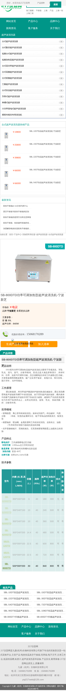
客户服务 (33, 28)
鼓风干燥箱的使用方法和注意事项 (17, 217)
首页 (11, 234)
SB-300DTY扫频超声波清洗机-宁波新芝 (23, 617)
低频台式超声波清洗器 (12, 53)
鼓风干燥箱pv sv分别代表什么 (15, 206)
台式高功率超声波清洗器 (13, 66)
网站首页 (11, 21)
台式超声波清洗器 (10, 41)
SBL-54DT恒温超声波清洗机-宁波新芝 (22, 604)
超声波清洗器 (41, 234)
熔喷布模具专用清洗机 (12, 115)
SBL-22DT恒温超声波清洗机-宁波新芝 (22, 598)
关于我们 (55, 28)
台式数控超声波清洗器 (12, 47)
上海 (45, 10)
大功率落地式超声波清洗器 (14, 108)
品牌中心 (55, 21)
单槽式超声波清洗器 (11, 102)
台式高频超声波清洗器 (12, 72)
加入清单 (43, 344)
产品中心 (33, 21)
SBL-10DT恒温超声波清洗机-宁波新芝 (22, 592)
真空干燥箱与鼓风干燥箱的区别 (16, 212)
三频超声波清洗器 (10, 84)
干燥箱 (38, 10)
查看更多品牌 (23, 311)
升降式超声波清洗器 (11, 96)
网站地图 (51, 686)
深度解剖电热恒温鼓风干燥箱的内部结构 (19, 228)
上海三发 (30, 13)
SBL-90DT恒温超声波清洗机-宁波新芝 (22, 611)
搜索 (56, 4)
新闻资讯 (11, 28)
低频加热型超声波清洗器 (13, 60)
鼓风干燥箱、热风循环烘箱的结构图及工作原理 (22, 223)
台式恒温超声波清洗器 (12, 90)
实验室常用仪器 (28, 234)
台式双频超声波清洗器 (12, 78)
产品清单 (41, 3)
